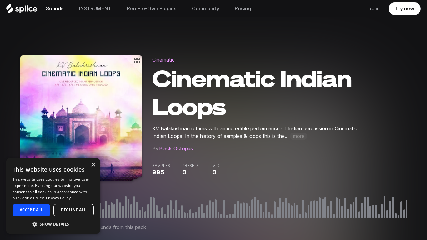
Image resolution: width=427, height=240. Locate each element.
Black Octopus (176, 149)
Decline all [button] (73, 209)
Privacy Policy (58, 198)
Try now (404, 9)
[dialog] (53, 196)
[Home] (21, 10)
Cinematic (163, 60)
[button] (53, 224)
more (298, 136)
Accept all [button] (31, 209)
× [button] (93, 164)
